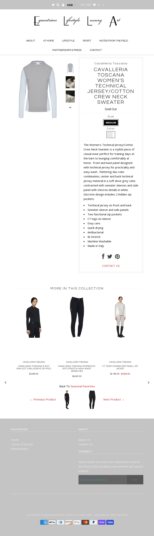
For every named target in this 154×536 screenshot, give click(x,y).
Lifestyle (68, 40)
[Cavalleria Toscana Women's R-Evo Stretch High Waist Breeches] (77, 336)
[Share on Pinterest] (117, 257)
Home (15, 440)
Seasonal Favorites (82, 386)
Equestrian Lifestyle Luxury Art (71, 514)
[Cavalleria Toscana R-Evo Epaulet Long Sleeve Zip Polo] (33, 336)
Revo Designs (118, 514)
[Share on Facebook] (103, 257)
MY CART (90, 5)
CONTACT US (111, 266)
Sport (87, 40)
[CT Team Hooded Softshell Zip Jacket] (120, 336)
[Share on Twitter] (109, 257)
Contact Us (86, 444)
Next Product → (113, 399)
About (30, 40)
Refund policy (19, 449)
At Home (48, 40)
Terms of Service (22, 444)
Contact (96, 50)
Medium (111, 122)
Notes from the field (113, 40)
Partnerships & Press (67, 50)
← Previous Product (43, 399)
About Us (85, 440)
